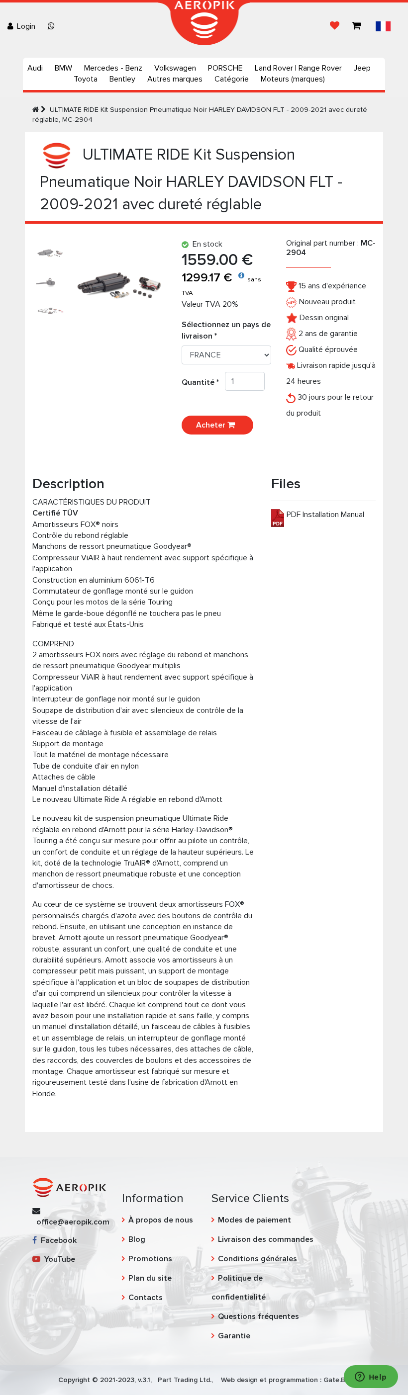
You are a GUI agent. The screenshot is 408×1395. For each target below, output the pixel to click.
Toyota (86, 79)
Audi (35, 68)
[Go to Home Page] (35, 109)
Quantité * (203, 382)
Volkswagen (175, 68)
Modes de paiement (254, 1220)
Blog (136, 1239)
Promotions (150, 1259)
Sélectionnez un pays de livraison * (226, 330)
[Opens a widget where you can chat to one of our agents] (370, 1377)
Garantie (234, 1336)
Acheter (211, 425)
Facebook (57, 1240)
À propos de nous (160, 1220)
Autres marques (175, 79)
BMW (63, 68)
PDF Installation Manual (325, 515)
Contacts (145, 1298)
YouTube (57, 1259)
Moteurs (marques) (293, 79)
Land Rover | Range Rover (298, 68)
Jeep (362, 68)
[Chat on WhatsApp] (53, 26)
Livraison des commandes (265, 1239)
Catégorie (231, 79)
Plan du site (150, 1278)
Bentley (122, 79)
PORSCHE (225, 68)
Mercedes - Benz (113, 68)
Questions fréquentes (258, 1316)
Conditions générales (257, 1259)
